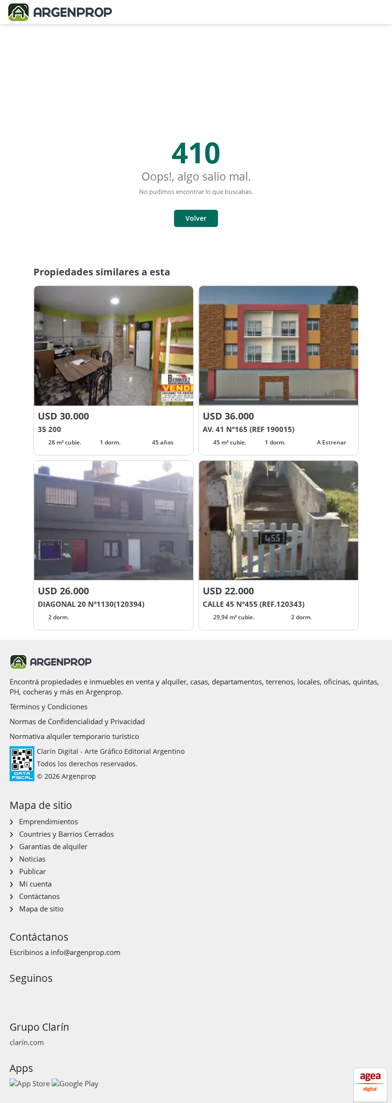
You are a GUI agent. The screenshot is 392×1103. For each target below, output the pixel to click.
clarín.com (27, 1042)
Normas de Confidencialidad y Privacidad (77, 721)
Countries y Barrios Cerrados (66, 834)
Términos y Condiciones (48, 706)
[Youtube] (46, 996)
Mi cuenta (35, 883)
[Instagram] (31, 996)
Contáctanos (39, 896)
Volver (196, 218)
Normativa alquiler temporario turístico (74, 736)
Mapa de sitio (41, 908)
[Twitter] (61, 996)
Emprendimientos (48, 821)
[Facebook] (16, 996)
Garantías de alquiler (53, 846)
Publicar (32, 871)
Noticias (32, 859)
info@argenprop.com (85, 952)
